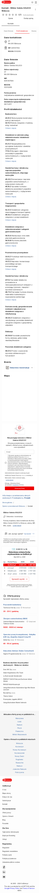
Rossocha (19, 763)
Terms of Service (28, 888)
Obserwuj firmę (19, 488)
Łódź (20, 722)
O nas (4, 789)
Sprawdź (27, 534)
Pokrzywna (19, 772)
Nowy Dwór (19, 756)
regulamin (16, 485)
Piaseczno (19, 731)
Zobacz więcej (10, 128)
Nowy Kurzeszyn (19, 750)
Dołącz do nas (7, 797)
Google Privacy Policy (11, 888)
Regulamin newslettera (10, 851)
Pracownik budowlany (12, 605)
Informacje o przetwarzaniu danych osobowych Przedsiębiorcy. (16, 496)
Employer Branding (8, 835)
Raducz (19, 766)
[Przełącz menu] (36, 2)
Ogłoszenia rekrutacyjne (10, 832)
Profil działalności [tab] (22, 31)
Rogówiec (19, 759)
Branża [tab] (34, 31)
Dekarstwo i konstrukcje (14, 516)
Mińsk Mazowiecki (19, 734)
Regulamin (5, 847)
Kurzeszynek (19, 753)
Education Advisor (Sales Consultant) (18, 651)
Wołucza (19, 743)
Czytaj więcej (9, 480)
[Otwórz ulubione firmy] (32, 2)
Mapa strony (6, 793)
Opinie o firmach (7, 816)
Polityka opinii (7, 855)
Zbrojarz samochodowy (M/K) (15, 619)
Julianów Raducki (19, 769)
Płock (19, 728)
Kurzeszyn (19, 747)
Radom (19, 725)
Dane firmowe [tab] (8, 31)
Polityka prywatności (9, 858)
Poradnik (5, 823)
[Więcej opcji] (35, 9)
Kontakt (4, 804)
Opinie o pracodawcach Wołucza (13, 506)
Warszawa (20, 718)
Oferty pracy (6, 812)
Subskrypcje (6, 800)
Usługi (4, 839)
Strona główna (7, 502)
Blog (4, 820)
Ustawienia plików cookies (11, 862)
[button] (28, 15)
